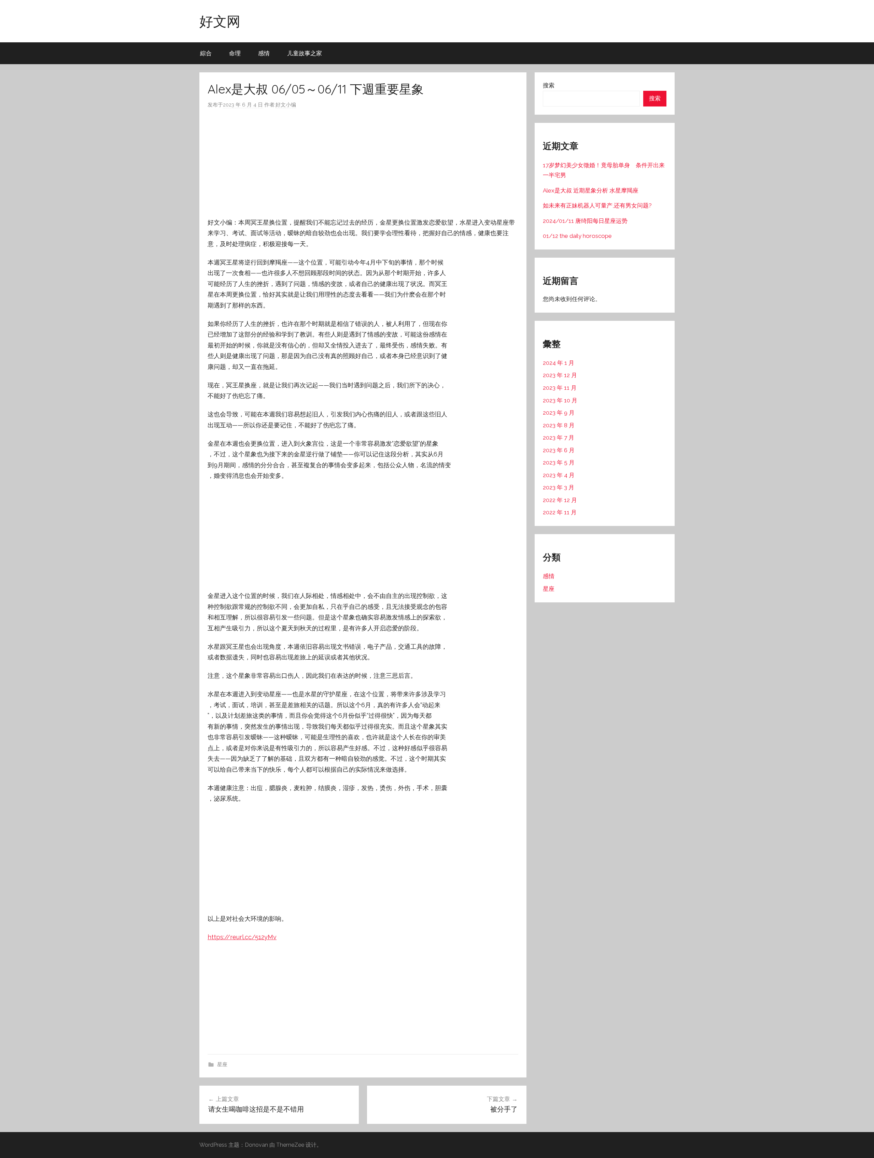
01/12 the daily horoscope (577, 235)
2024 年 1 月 (558, 362)
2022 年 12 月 (560, 500)
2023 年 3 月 (558, 487)
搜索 (548, 85)
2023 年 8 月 (559, 425)
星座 (222, 1064)
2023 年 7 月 (558, 437)
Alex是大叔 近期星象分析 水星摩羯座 (590, 190)
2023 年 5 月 (559, 462)
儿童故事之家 (304, 53)
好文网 (219, 21)
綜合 (206, 53)
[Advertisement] (363, 163)
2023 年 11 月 (560, 387)
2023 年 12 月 (560, 375)
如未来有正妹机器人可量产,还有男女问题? (597, 205)
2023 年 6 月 (559, 450)
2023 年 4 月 (559, 475)
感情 (264, 53)
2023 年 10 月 (560, 400)
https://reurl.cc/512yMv (242, 937)
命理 (235, 53)
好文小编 (286, 105)
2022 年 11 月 (560, 512)
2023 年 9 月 (559, 412)
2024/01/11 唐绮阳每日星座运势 (585, 220)
